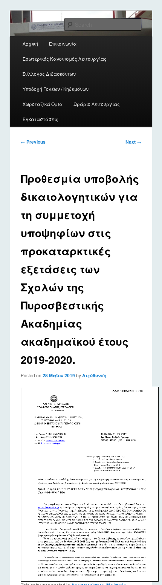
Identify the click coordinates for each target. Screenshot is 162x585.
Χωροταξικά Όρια (43, 104)
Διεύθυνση (94, 375)
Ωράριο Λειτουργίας (96, 104)
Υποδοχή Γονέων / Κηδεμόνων (56, 89)
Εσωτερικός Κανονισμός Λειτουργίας (65, 58)
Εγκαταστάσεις (40, 119)
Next (133, 141)
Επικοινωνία (62, 43)
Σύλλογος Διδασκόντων (49, 73)
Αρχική (30, 43)
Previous (33, 141)
